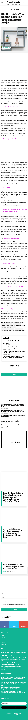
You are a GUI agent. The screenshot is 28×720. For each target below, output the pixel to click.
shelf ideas (11, 330)
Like (5, 621)
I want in (14, 374)
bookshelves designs (18, 322)
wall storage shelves (19, 330)
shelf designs (5, 330)
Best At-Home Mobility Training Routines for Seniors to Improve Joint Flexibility (13, 357)
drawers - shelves (17, 324)
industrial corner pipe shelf (8, 328)
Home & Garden (6, 47)
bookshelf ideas (9, 322)
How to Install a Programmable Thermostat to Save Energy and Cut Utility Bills (13, 425)
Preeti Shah (7, 9)
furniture (4, 327)
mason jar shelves (19, 328)
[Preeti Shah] (2, 9)
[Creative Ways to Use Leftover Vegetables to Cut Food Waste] (14, 553)
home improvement (11, 327)
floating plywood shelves (7, 325)
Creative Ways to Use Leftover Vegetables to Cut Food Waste (14, 352)
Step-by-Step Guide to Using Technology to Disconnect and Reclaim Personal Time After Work (14, 342)
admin (4, 504)
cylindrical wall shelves (7, 324)
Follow (14, 621)
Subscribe (23, 621)
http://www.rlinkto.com (14, 444)
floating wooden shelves (19, 325)
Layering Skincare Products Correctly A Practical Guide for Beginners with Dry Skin (14, 347)
